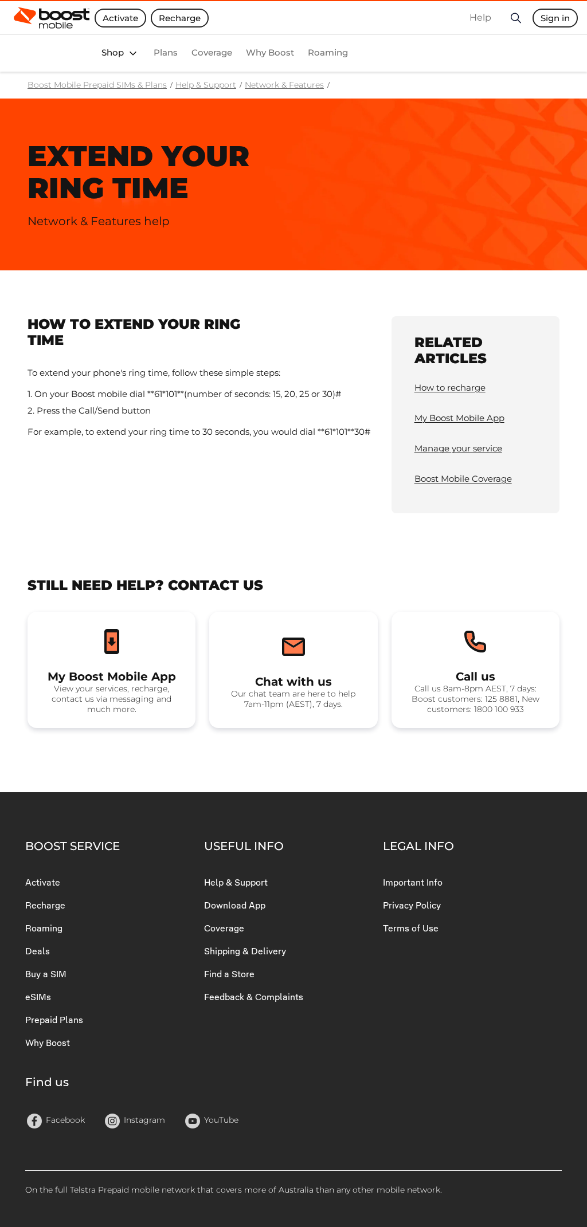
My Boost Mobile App (459, 417)
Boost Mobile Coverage (463, 478)
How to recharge (450, 387)
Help (480, 17)
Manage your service (458, 448)
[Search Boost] (515, 17)
